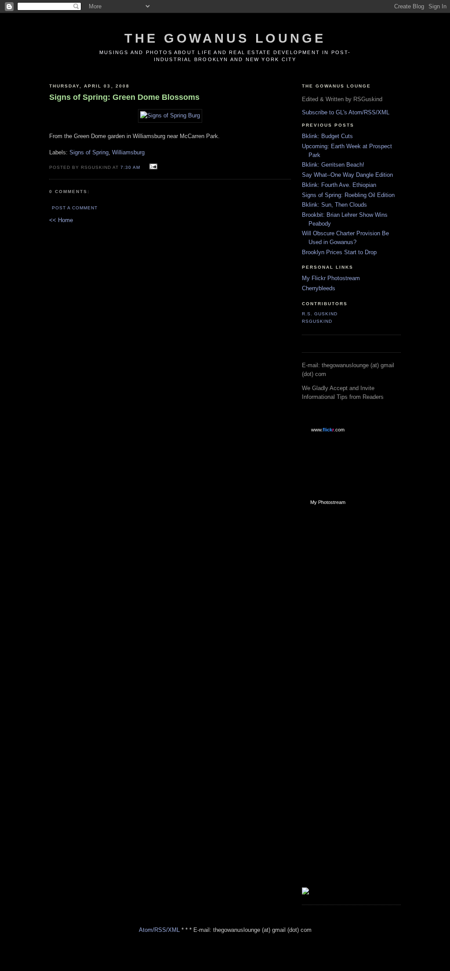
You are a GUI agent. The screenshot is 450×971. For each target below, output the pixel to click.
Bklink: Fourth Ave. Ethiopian (339, 185)
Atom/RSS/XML (159, 930)
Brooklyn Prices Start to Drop (339, 252)
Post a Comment (75, 207)
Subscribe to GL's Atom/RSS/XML (345, 112)
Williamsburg (128, 152)
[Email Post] (152, 167)
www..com (328, 429)
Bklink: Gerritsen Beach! (333, 164)
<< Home (61, 220)
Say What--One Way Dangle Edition (347, 175)
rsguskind (317, 321)
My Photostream (327, 502)
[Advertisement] (337, 653)
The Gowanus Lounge (224, 38)
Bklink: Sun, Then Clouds (334, 204)
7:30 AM (130, 167)
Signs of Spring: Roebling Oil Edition (348, 195)
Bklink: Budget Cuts (327, 136)
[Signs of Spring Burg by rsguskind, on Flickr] (170, 115)
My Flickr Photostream (331, 278)
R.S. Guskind (320, 313)
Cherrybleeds (318, 288)
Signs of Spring (89, 152)
